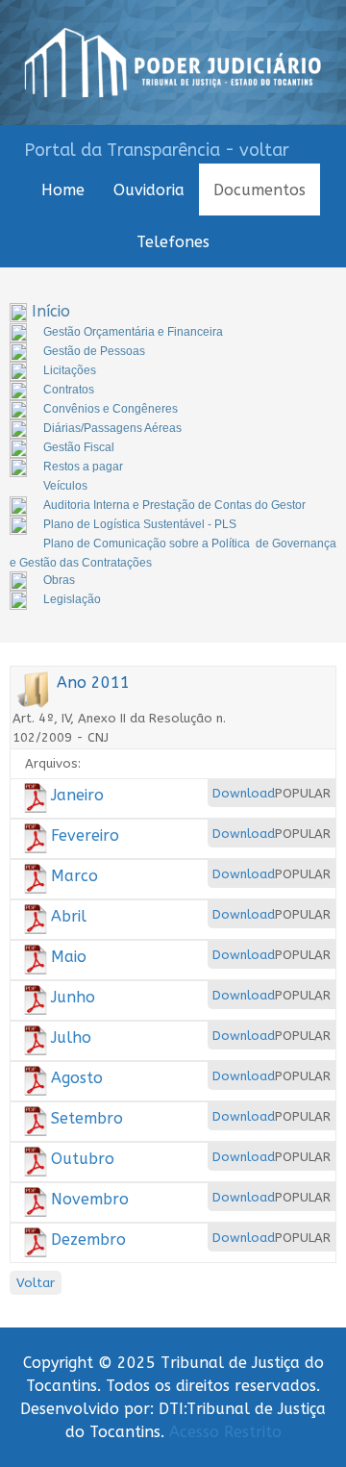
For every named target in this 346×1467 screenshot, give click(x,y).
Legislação (72, 599)
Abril (68, 916)
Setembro (87, 1118)
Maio (68, 957)
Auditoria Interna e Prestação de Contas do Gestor (174, 505)
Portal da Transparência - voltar (156, 150)
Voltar (35, 1283)
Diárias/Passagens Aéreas (112, 428)
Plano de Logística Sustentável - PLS (139, 524)
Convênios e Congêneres (110, 409)
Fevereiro (85, 835)
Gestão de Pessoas (94, 351)
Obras (59, 580)
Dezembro (88, 1239)
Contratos (68, 389)
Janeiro (77, 795)
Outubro (82, 1159)
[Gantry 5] (173, 62)
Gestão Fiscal (78, 447)
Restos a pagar (83, 466)
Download (243, 793)
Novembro (90, 1199)
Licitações (69, 370)
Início (51, 311)
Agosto (77, 1078)
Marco (74, 876)
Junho (73, 997)
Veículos (65, 486)
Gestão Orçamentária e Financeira (133, 332)
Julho (71, 1037)
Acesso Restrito (225, 1432)
